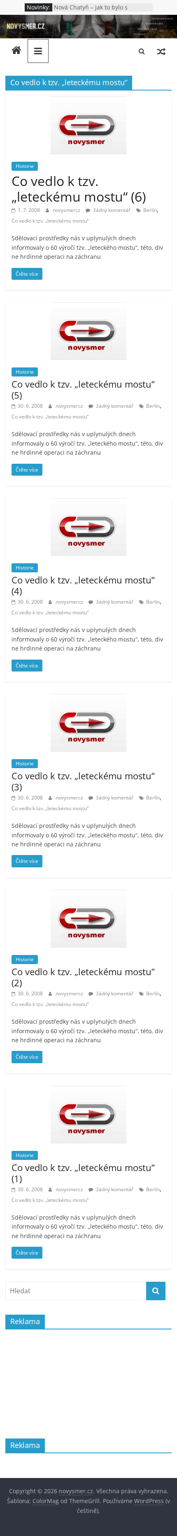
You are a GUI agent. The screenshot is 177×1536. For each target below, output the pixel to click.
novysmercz (67, 210)
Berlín (150, 210)
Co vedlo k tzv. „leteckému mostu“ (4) (83, 585)
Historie (25, 166)
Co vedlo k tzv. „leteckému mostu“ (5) (83, 389)
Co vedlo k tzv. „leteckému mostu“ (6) (79, 188)
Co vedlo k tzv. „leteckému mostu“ (50, 220)
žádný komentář (111, 210)
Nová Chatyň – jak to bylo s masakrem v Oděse (91, 11)
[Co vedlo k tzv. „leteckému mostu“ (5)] (88, 307)
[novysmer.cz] (88, 19)
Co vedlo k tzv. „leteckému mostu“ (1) (83, 1172)
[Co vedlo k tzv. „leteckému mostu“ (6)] (88, 101)
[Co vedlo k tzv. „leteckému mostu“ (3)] (88, 699)
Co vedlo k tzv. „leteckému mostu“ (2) (83, 976)
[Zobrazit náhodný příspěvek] (161, 51)
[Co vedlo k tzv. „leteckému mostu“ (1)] (88, 1090)
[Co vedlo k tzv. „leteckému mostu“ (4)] (88, 503)
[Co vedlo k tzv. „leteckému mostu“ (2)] (88, 894)
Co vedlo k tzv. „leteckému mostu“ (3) (83, 780)
